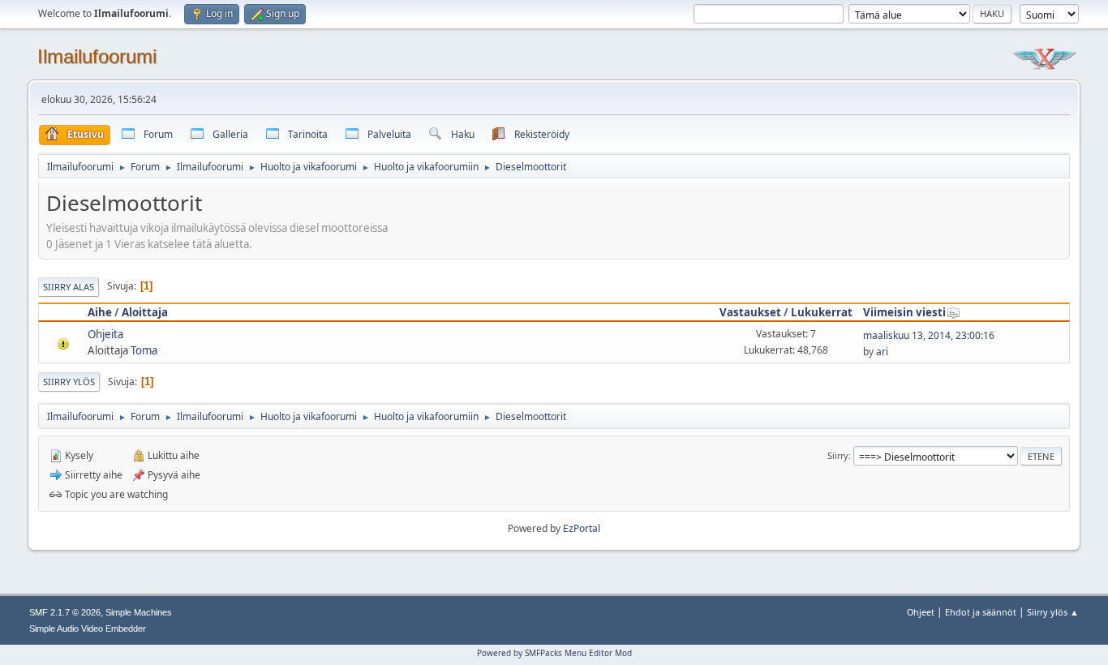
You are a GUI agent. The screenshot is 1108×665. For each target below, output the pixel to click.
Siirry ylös (69, 381)
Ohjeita (105, 334)
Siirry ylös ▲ (1053, 612)
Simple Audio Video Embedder (87, 628)
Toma (144, 350)
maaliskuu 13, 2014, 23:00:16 (928, 335)
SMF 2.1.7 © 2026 (65, 612)
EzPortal (581, 528)
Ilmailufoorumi (97, 56)
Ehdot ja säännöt (980, 612)
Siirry (837, 455)
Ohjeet (920, 612)
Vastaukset (750, 312)
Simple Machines (138, 612)
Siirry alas (68, 287)
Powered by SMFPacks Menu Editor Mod (554, 653)
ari (882, 351)
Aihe (100, 312)
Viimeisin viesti (904, 312)
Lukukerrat (821, 312)
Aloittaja (145, 312)
